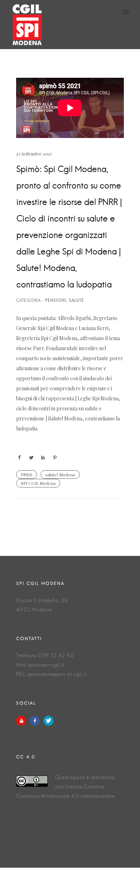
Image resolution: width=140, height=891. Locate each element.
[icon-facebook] (36, 721)
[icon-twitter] (48, 721)
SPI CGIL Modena (38, 483)
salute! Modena (60, 474)
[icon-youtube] (23, 721)
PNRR (26, 474)
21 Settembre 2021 (34, 154)
